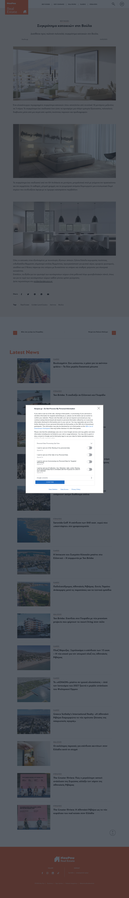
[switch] (89, 447)
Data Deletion (53, 489)
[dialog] (64, 449)
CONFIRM (50, 482)
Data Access (64, 489)
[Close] (99, 409)
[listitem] (64, 443)
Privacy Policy (76, 489)
